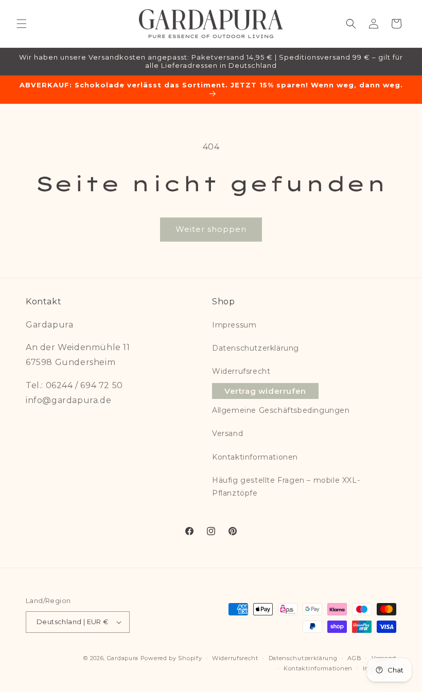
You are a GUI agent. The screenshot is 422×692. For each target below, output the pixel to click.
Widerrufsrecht (241, 371)
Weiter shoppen (211, 229)
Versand (227, 433)
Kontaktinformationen (255, 457)
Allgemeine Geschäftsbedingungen (281, 410)
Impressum (234, 325)
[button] (21, 23)
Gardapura (122, 658)
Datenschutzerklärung (255, 348)
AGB (354, 658)
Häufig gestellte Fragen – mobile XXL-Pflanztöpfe (286, 487)
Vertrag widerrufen (265, 391)
